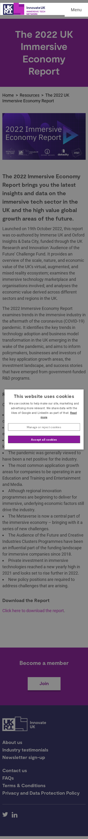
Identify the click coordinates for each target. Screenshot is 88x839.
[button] (44, 427)
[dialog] (44, 419)
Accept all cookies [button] (44, 439)
